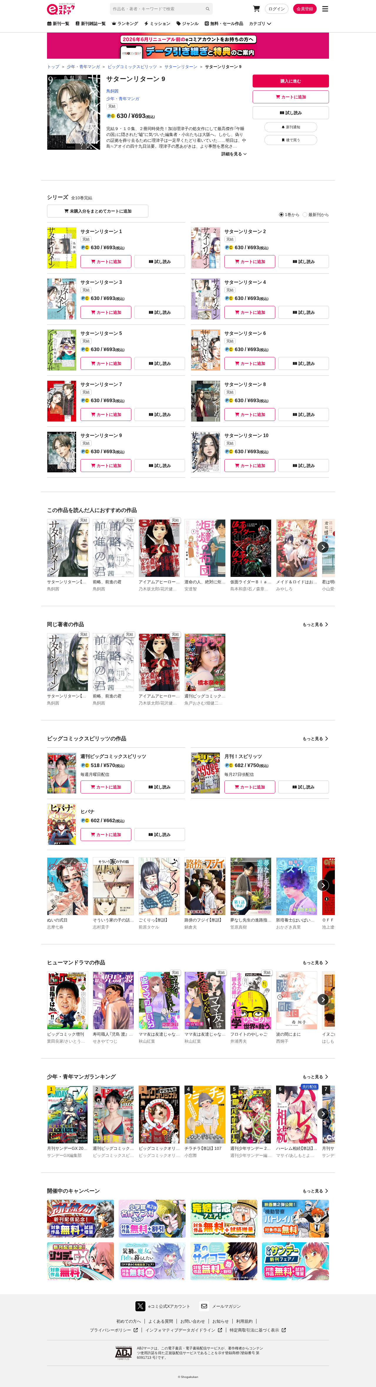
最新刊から (318, 214)
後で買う (293, 140)
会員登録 (305, 8)
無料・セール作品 (226, 23)
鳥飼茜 (112, 91)
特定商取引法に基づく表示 (258, 1330)
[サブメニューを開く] (325, 9)
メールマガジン (226, 1306)
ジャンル (190, 23)
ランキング (128, 23)
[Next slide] (323, 547)
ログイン (276, 8)
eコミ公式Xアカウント (164, 1307)
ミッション (160, 23)
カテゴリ (257, 23)
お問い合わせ (192, 1321)
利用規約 (244, 1321)
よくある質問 (160, 1321)
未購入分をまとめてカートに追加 (101, 211)
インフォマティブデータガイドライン (180, 1330)
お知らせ (220, 1321)
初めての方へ (128, 1321)
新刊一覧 (61, 23)
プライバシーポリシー (114, 1330)
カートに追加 (293, 97)
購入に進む (291, 81)
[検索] (208, 9)
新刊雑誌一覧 (93, 23)
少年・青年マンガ (122, 98)
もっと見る (313, 624)
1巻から (292, 214)
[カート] (256, 9)
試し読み (294, 112)
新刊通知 (293, 127)
